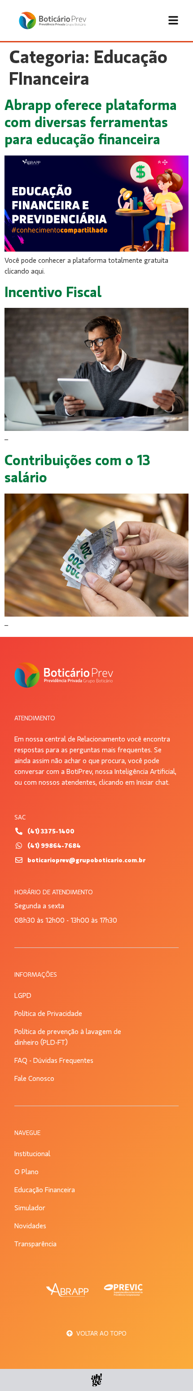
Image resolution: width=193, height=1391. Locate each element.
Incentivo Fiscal (52, 292)
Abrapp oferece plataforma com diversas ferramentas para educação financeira (90, 122)
